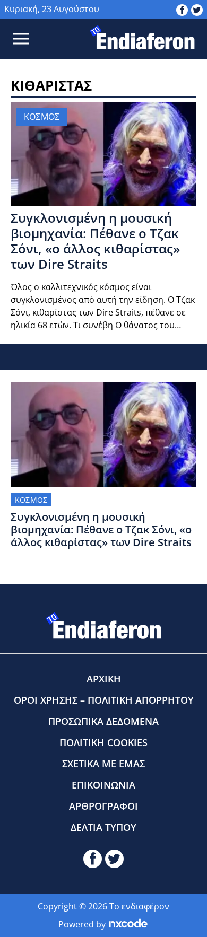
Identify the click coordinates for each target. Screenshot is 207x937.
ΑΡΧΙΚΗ (104, 678)
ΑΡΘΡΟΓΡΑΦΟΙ (103, 806)
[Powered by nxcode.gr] (128, 924)
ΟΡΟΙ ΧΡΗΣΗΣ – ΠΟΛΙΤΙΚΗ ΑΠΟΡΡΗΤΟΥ (104, 700)
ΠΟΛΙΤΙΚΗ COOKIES (103, 742)
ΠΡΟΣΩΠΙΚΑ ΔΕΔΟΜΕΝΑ (103, 721)
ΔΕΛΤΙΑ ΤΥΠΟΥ (103, 827)
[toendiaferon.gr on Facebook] (182, 9)
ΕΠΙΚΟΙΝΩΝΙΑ (103, 784)
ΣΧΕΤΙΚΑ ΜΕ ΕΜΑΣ (103, 763)
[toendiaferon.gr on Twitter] (197, 9)
